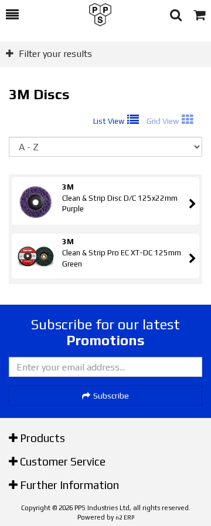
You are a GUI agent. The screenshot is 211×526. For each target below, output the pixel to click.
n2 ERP (124, 517)
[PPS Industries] (94, 14)
